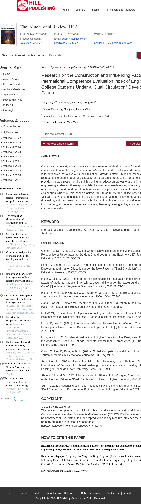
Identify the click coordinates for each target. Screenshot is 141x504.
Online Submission (91, 493)
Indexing (8, 104)
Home (65, 9)
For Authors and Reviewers (120, 9)
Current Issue (11, 126)
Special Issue (10, 94)
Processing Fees (12, 99)
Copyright (8, 110)
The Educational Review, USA (49, 26)
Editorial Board (11, 84)
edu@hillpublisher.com (74, 38)
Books (95, 9)
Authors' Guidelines (14, 89)
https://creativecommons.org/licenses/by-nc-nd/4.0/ (72, 425)
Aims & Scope (11, 79)
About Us (129, 493)
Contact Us (113, 493)
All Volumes (10, 132)
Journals (80, 9)
